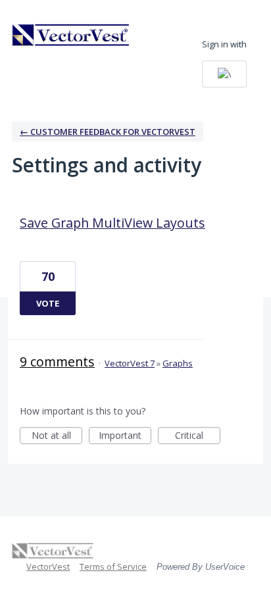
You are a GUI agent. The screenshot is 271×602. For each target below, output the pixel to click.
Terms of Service (113, 566)
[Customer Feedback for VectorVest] (71, 35)
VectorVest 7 (130, 363)
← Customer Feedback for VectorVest (107, 132)
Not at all (57, 436)
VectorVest (48, 566)
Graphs (177, 363)
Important (125, 436)
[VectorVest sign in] (224, 74)
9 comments (57, 361)
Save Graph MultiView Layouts (112, 223)
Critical (197, 436)
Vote (47, 303)
